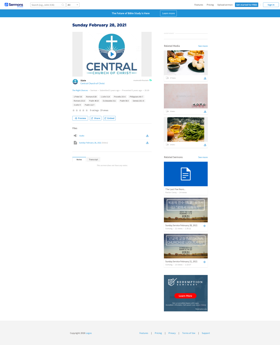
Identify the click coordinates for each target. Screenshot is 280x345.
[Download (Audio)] (148, 135)
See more (203, 45)
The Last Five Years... (175, 189)
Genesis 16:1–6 (138, 101)
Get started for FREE (246, 4)
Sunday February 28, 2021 (93, 142)
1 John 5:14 (105, 96)
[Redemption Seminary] (186, 293)
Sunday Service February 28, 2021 (181, 225)
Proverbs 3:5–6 (119, 96)
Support (206, 333)
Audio (81, 135)
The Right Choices (80, 90)
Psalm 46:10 (94, 101)
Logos (88, 333)
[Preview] (204, 226)
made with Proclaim (141, 80)
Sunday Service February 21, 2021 (181, 261)
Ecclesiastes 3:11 (109, 101)
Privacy (172, 333)
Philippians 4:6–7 (136, 96)
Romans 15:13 (79, 101)
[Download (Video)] (148, 142)
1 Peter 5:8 (78, 96)
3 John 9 (77, 105)
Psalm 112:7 (89, 105)
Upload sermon (225, 4)
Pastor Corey (171, 192)
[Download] (205, 78)
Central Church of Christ (92, 83)
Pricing (210, 4)
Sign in (271, 4)
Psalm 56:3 (124, 101)
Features (198, 4)
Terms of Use (188, 333)
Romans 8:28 (91, 96)
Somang (169, 228)
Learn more (168, 13)
